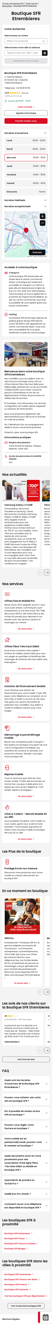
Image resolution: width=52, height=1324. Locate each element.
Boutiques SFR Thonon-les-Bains (21, 1279)
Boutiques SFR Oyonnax (16, 1289)
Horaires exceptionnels (17, 206)
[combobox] (23, 52)
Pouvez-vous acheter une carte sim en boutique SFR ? (22, 1099)
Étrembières (7, 6)
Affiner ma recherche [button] (17, 41)
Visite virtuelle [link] (25, 107)
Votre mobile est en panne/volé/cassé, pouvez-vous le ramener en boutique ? (23, 1142)
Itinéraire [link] (37, 252)
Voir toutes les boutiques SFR (26, 1306)
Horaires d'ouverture (16, 133)
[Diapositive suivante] (47, 572)
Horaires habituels (14, 200)
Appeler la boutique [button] (26, 113)
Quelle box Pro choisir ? (17, 1193)
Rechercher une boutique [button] (26, 60)
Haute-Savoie (31, 3)
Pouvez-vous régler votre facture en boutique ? (19, 1126)
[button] (45, 53)
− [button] (42, 223)
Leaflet (29, 256)
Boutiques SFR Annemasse (17, 1274)
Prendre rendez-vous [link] (26, 121)
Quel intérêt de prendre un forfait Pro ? (19, 1182)
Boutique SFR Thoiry (14, 1238)
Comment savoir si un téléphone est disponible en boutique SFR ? (22, 1205)
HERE (45, 256)
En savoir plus (25, 628)
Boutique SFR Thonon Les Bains (20, 1243)
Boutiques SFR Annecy (15, 1284)
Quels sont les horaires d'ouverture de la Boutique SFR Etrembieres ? (21, 1084)
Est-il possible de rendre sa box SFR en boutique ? (22, 1113)
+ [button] (42, 216)
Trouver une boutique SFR (13, 3)
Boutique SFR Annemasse (17, 1233)
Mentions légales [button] (11, 1319)
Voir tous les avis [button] (26, 1059)
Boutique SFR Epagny (15, 1248)
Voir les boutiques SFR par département (24, 1296)
